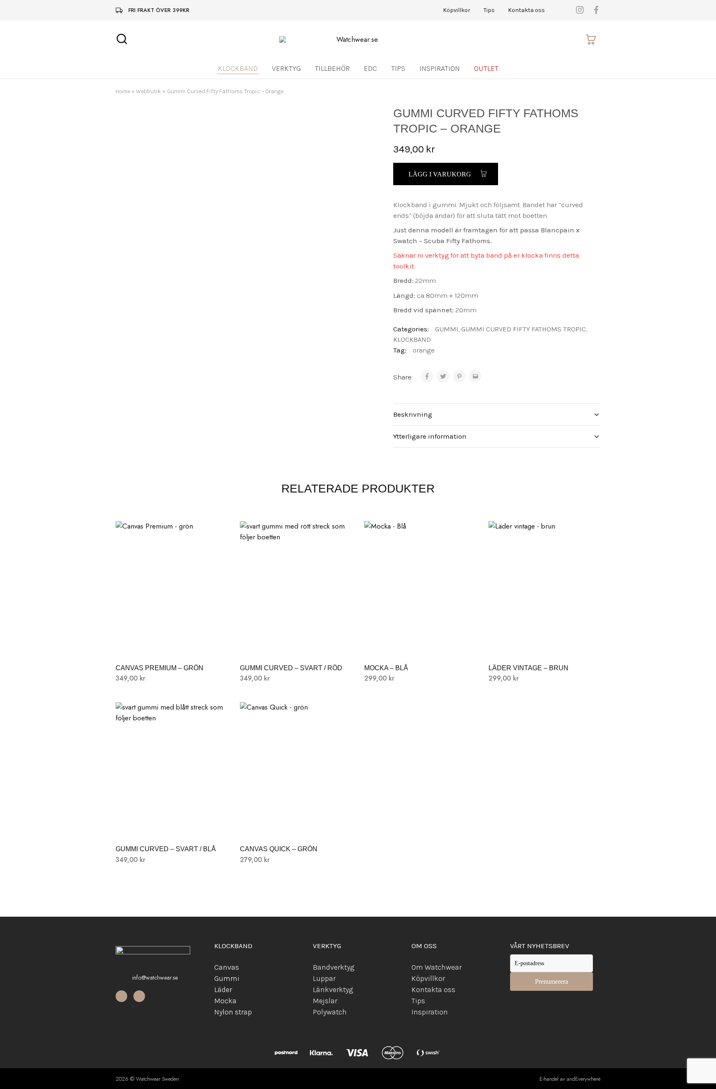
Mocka (225, 1000)
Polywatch (330, 1012)
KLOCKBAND (412, 339)
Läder (223, 989)
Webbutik (148, 91)
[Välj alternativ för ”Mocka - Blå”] (420, 643)
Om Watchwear (436, 967)
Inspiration (439, 68)
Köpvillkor (456, 10)
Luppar (324, 978)
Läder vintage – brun (528, 667)
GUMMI (446, 329)
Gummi (226, 978)
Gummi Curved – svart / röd (291, 667)
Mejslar (325, 1000)
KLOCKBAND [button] (238, 68)
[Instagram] (139, 996)
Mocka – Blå (386, 667)
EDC (370, 68)
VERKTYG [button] (286, 68)
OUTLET (486, 68)
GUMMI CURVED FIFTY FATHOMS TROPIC (523, 329)
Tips (489, 10)
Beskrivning (412, 414)
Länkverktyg (333, 989)
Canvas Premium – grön (159, 667)
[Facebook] (121, 996)
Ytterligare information (430, 436)
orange (424, 350)
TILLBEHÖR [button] (332, 68)
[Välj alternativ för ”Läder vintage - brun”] (544, 643)
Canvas (226, 967)
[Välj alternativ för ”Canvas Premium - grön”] (171, 643)
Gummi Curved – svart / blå (166, 848)
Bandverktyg (333, 967)
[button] (296, 643)
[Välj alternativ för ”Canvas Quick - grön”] (296, 824)
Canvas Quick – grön (278, 848)
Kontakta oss (526, 10)
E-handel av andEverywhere (569, 1079)
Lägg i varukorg (441, 174)
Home (123, 91)
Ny (218, 1012)
